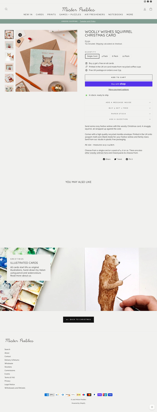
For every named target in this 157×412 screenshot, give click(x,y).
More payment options (119, 89)
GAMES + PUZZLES (70, 14)
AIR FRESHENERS (95, 14)
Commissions (10, 370)
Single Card (92, 56)
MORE (130, 14)
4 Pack (105, 56)
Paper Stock (118, 114)
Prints (51, 14)
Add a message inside (119, 102)
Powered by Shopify (78, 403)
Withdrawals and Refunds (15, 388)
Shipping (99, 44)
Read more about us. (20, 275)
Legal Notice (10, 384)
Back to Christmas (80, 319)
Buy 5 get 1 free (118, 108)
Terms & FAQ (10, 377)
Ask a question (118, 119)
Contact (8, 356)
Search (7, 349)
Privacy (7, 381)
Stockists (8, 367)
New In (28, 14)
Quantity (90, 52)
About (7, 353)
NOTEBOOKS (115, 14)
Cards (40, 14)
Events (7, 374)
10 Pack (125, 56)
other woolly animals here (96, 153)
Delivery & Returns (12, 360)
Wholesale (9, 363)
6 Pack (115, 56)
